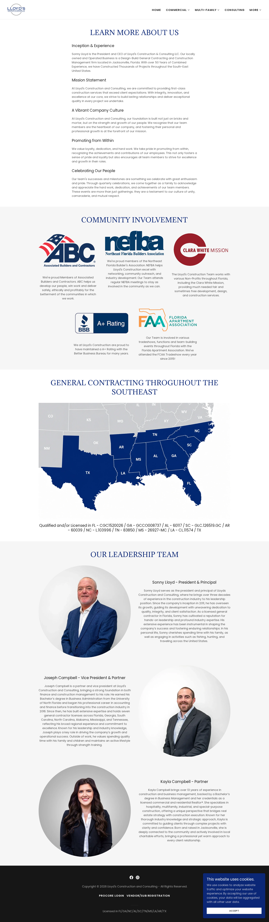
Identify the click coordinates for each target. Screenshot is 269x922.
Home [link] (156, 10)
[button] (178, 10)
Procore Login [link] (111, 896)
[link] (16, 9)
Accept (234, 910)
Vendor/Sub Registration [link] (148, 896)
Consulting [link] (235, 10)
